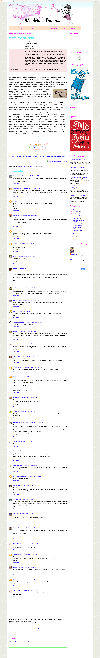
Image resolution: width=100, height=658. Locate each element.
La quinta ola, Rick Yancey (78, 159)
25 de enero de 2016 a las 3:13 (24, 311)
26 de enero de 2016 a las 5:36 (28, 397)
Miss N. (15, 441)
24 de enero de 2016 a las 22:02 (27, 269)
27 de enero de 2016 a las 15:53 (31, 485)
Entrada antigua (61, 629)
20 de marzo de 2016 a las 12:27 (29, 590)
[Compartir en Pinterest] (42, 166)
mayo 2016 (76, 211)
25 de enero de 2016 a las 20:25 (26, 331)
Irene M (15, 269)
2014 (73, 236)
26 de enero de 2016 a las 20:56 (34, 476)
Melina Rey (16, 397)
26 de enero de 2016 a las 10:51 (26, 411)
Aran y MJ (16, 215)
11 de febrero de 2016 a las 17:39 (26, 567)
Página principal (17, 28)
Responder (16, 183)
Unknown (15, 201)
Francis (15, 356)
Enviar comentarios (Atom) (42, 634)
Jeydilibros (16, 451)
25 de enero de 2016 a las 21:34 (26, 356)
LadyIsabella (16, 344)
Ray (14, 513)
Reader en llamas (74, 255)
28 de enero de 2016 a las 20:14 (24, 513)
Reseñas (31, 28)
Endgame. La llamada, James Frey (80, 195)
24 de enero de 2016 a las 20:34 (28, 215)
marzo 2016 (76, 213)
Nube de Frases (17, 544)
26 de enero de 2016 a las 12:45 (34, 422)
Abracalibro (16, 590)
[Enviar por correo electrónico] (37, 166)
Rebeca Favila (17, 300)
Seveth (15, 499)
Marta (15, 231)
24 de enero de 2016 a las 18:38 (31, 188)
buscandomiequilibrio (18, 322)
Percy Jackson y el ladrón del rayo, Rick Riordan (81, 186)
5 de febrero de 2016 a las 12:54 (31, 544)
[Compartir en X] (39, 166)
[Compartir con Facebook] (41, 166)
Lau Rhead (16, 465)
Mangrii (15, 411)
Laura (14, 288)
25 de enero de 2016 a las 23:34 (27, 377)
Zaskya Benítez (17, 554)
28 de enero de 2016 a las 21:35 (26, 528)
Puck (61, 159)
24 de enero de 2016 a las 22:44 (30, 300)
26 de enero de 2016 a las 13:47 (26, 441)
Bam (14, 311)
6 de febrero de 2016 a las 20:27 (31, 554)
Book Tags (42, 28)
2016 (73, 209)
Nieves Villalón (17, 176)
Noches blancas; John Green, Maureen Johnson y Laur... (78, 229)
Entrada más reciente (16, 629)
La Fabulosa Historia (19, 367)
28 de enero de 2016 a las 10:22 (26, 499)
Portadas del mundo (58, 28)
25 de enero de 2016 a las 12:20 (34, 322)
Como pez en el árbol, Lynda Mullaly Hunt (79, 224)
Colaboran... (74, 28)
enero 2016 (76, 218)
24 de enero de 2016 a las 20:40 (26, 243)
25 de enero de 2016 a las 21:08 (30, 344)
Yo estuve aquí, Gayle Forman (79, 177)
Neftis (14, 256)
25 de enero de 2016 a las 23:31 (34, 367)
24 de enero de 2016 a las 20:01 (27, 201)
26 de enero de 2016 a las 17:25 (28, 451)
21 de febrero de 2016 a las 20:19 (27, 580)
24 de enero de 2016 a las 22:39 (26, 288)
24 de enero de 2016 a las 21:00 (26, 256)
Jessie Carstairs (17, 485)
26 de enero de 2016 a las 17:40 (28, 465)
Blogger (58, 655)
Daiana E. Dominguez (19, 422)
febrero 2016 (77, 216)
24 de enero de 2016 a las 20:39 (26, 231)
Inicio (39, 629)
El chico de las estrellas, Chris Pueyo (79, 168)
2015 (73, 234)
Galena (15, 331)
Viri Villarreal (17, 188)
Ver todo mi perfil (73, 258)
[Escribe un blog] (38, 166)
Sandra (15, 528)
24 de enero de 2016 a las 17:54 (30, 176)
